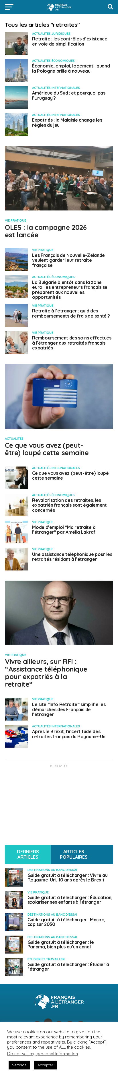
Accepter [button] (45, 1065)
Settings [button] (19, 1065)
